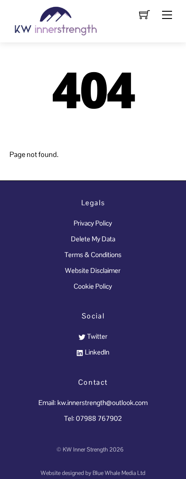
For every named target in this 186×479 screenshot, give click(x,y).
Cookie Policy (93, 286)
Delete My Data (93, 239)
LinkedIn (96, 352)
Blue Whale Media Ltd (119, 473)
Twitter (96, 336)
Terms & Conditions (93, 254)
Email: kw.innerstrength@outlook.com (93, 402)
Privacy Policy (93, 223)
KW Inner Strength (85, 449)
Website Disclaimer (93, 270)
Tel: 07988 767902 (93, 418)
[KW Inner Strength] (54, 20)
